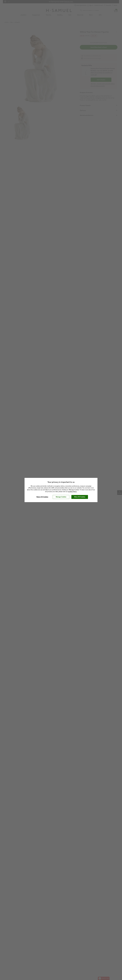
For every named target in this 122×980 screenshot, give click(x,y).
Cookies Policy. (72, 491)
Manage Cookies (61, 497)
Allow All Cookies (79, 497)
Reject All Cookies (42, 497)
